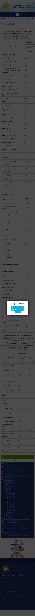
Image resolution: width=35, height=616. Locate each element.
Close (27, 300)
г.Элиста (17, 312)
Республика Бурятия (17, 309)
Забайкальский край (17, 307)
